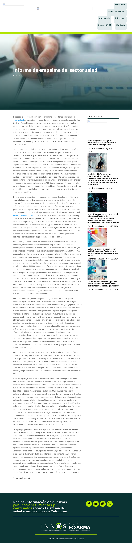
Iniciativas (120, 18)
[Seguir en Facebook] (89, 504)
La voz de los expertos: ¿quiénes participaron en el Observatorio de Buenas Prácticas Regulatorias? (103, 283)
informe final (18, 120)
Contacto (121, 25)
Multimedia (104, 18)
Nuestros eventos (117, 11)
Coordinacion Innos (96, 148)
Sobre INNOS (104, 25)
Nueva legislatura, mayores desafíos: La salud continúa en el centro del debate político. (102, 142)
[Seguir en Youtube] (96, 504)
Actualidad (120, 4)
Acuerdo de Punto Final (23, 215)
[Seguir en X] (110, 504)
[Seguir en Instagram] (103, 504)
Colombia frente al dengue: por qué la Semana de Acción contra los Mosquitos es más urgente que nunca (103, 252)
